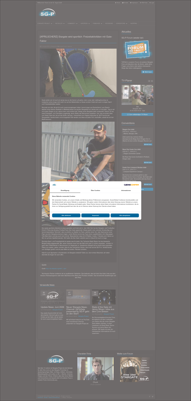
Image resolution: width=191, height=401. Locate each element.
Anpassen (95, 215)
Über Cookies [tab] (95, 190)
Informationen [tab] (126, 190)
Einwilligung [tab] (65, 190)
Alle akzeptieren (124, 215)
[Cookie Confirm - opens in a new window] (131, 185)
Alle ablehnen (66, 215)
